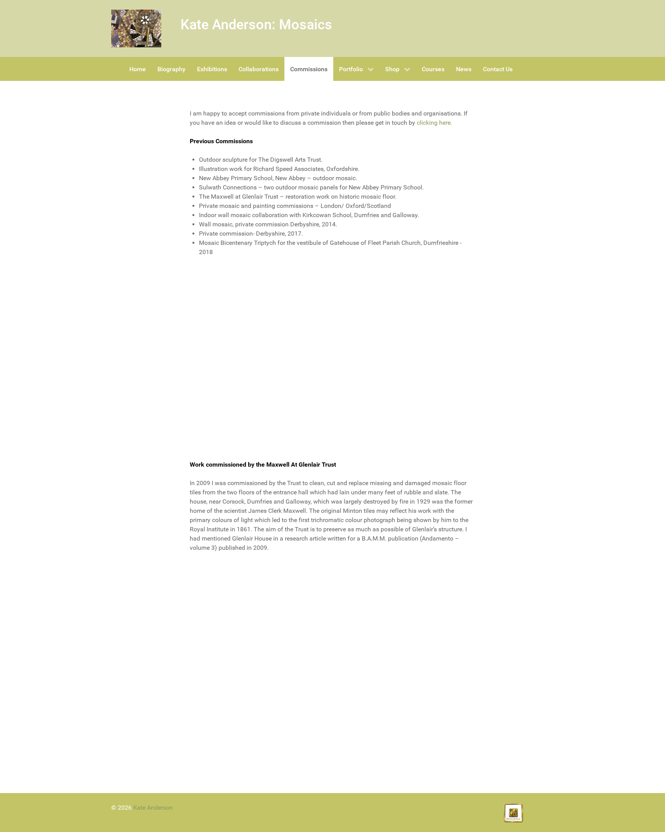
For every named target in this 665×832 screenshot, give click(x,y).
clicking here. (434, 122)
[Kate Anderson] (136, 28)
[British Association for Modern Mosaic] (513, 812)
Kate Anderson (153, 807)
